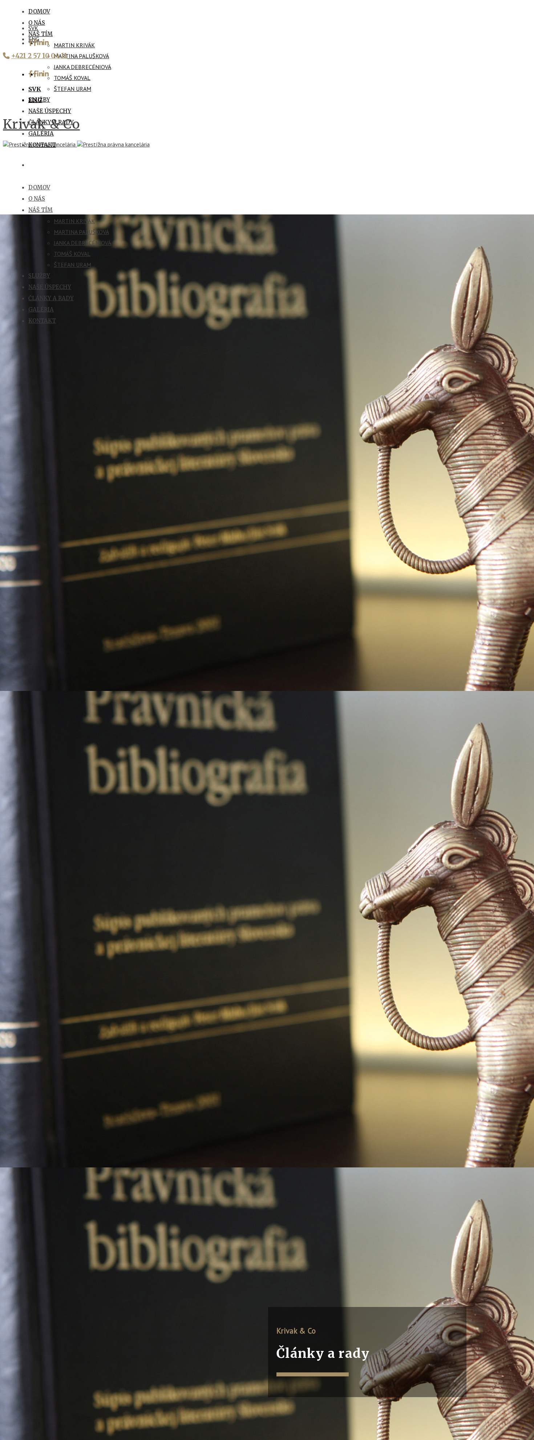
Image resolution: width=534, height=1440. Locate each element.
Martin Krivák (74, 45)
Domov (39, 11)
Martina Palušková (81, 56)
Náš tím (40, 34)
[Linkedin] (43, 43)
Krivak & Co (41, 124)
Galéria (41, 133)
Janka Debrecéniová (82, 67)
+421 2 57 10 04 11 (39, 56)
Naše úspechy (49, 111)
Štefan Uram (72, 88)
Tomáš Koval (72, 77)
